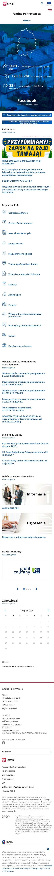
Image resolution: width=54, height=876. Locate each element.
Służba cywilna (8, 775)
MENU (26, 20)
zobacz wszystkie (8, 132)
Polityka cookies (8, 771)
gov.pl (11, 760)
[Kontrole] (27, 122)
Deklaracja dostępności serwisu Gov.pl (18, 787)
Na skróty (6, 752)
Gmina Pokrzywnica (27, 13)
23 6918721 (7, 727)
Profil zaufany (7, 779)
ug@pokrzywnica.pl (10, 721)
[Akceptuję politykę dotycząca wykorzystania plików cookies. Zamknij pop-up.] (48, 849)
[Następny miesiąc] (48, 610)
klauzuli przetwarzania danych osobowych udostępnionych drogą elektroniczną (27, 868)
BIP (3, 783)
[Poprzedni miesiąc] (5, 610)
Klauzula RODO (8, 791)
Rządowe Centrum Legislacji (14, 767)
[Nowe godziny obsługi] (27, 115)
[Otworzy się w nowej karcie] (3, 742)
